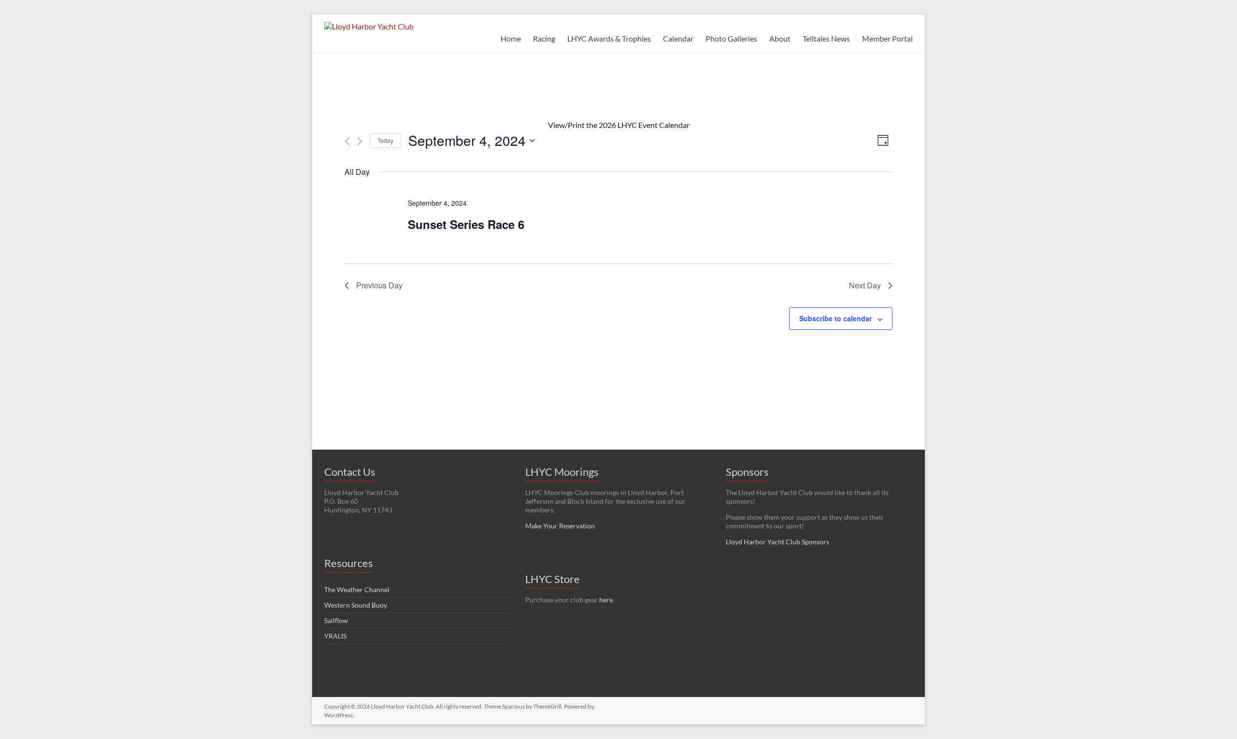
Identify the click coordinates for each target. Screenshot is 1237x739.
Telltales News (826, 38)
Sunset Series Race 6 (466, 224)
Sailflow (336, 620)
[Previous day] (347, 141)
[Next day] (359, 141)
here (606, 600)
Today (385, 140)
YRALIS (335, 636)
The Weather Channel (356, 589)
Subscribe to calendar (835, 318)
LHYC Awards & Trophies (609, 38)
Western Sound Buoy (355, 605)
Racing (544, 38)
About (780, 38)
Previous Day (379, 285)
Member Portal (887, 38)
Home (511, 38)
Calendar (678, 38)
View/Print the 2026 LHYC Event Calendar (619, 124)
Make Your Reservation (560, 526)
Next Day (865, 285)
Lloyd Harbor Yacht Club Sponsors (777, 542)
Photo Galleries (731, 38)
